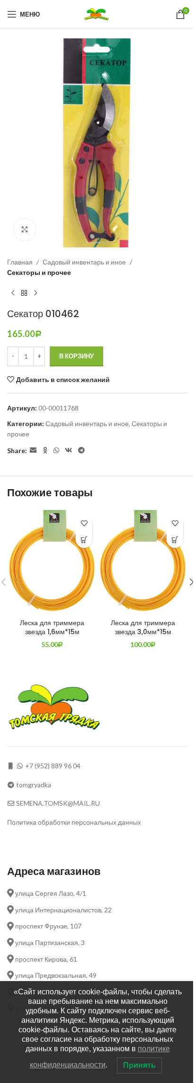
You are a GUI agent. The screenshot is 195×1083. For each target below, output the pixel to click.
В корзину (76, 356)
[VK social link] (68, 450)
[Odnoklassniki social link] (45, 450)
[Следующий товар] (35, 293)
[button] (84, 539)
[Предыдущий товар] (12, 293)
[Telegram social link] (81, 450)
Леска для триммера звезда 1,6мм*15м (52, 627)
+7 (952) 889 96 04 (52, 766)
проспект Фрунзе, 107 (47, 926)
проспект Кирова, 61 (45, 959)
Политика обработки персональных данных (74, 822)
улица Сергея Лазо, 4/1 (50, 893)
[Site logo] (97, 13)
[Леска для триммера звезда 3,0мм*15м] (143, 562)
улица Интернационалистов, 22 (63, 910)
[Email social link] (33, 450)
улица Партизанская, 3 (49, 942)
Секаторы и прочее (39, 272)
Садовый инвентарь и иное (84, 262)
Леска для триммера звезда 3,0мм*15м (143, 627)
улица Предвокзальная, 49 (55, 975)
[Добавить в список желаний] (84, 523)
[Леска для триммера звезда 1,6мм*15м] (52, 562)
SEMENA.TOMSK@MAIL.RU (58, 803)
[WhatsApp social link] (56, 450)
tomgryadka (33, 785)
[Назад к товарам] (24, 293)
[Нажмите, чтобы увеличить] (24, 229)
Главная (20, 262)
